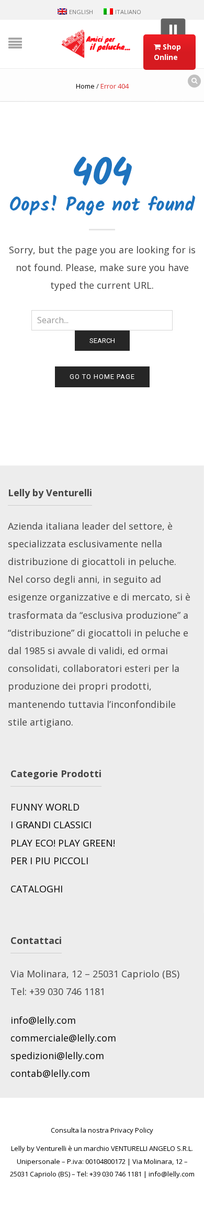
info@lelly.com (43, 1020)
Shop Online (167, 52)
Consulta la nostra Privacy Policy (102, 1130)
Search (102, 341)
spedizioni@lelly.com (57, 1055)
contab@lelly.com (50, 1073)
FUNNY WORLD (45, 807)
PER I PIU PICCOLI (49, 860)
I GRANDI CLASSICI (51, 824)
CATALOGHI (36, 888)
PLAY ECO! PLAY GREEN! (64, 843)
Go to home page (102, 377)
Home (85, 86)
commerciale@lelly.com (63, 1038)
